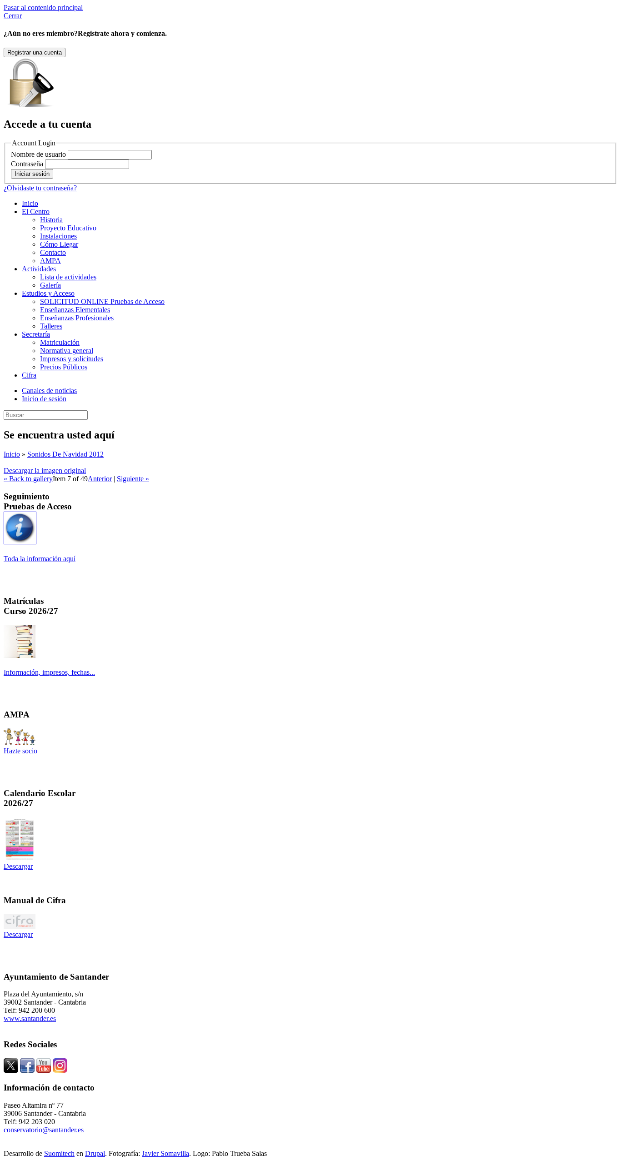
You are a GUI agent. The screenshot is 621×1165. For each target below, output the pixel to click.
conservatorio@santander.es (44, 1130)
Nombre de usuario (38, 154)
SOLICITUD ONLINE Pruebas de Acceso (102, 301)
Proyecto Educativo (68, 228)
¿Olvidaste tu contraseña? (40, 188)
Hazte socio (20, 751)
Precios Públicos (63, 367)
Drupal (95, 1153)
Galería (50, 285)
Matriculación (60, 342)
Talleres (51, 326)
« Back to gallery (28, 479)
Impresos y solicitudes (71, 359)
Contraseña (27, 164)
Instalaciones (58, 236)
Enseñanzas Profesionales (77, 318)
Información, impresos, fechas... (49, 672)
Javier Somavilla (165, 1153)
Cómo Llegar (59, 244)
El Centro (36, 211)
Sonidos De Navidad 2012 (65, 454)
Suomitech (59, 1153)
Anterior (100, 479)
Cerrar (13, 16)
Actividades (39, 269)
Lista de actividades (68, 277)
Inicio (30, 203)
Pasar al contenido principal (43, 7)
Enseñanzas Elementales (75, 310)
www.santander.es (30, 1018)
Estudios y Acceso (48, 293)
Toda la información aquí (39, 559)
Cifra (29, 375)
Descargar (18, 866)
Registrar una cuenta (34, 52)
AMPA (50, 260)
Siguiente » (133, 479)
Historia (51, 220)
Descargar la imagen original (45, 470)
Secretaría (36, 334)
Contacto (53, 252)
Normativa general (66, 350)
